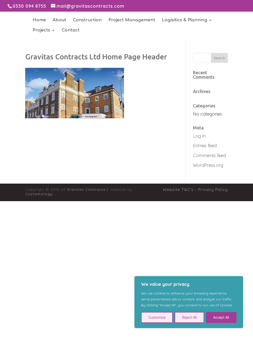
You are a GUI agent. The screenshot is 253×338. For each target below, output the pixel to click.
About (59, 20)
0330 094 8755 (29, 6)
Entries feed (205, 145)
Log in (199, 136)
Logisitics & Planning (184, 20)
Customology (39, 194)
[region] (188, 302)
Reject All (189, 317)
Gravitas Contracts (86, 189)
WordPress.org (208, 165)
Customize (157, 317)
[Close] (240, 278)
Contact (71, 30)
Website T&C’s (178, 189)
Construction (87, 20)
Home (39, 20)
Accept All (221, 317)
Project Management (131, 20)
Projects (41, 30)
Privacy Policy (213, 189)
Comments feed (209, 155)
